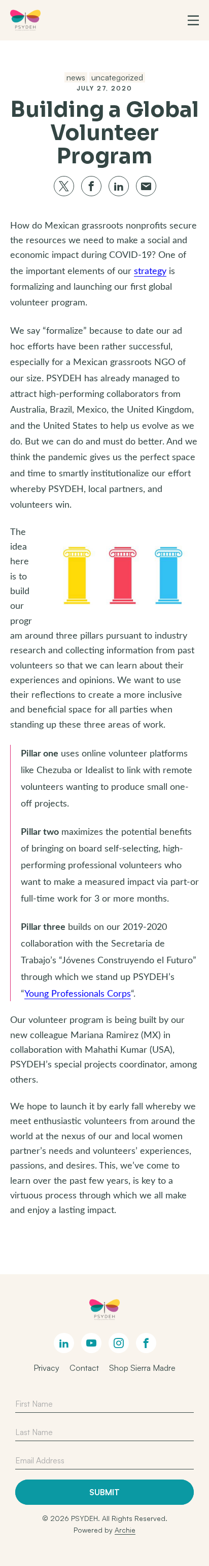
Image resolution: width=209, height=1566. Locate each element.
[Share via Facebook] (91, 186)
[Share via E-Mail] (146, 186)
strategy (150, 271)
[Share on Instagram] (119, 1343)
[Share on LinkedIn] (64, 1343)
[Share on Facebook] (146, 1343)
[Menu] (193, 20)
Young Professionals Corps (77, 994)
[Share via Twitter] (64, 186)
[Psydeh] (25, 20)
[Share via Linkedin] (119, 186)
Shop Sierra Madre (142, 1368)
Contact (84, 1368)
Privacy (46, 1368)
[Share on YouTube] (91, 1343)
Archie (125, 1530)
